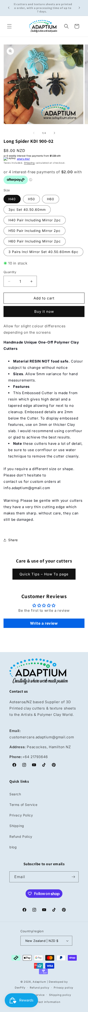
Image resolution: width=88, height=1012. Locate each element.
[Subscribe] (73, 876)
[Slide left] (34, 133)
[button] (9, 26)
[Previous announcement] (9, 8)
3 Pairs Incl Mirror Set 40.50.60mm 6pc (43, 252)
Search (15, 794)
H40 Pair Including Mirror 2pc (34, 220)
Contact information (46, 1002)
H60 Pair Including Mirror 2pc (34, 241)
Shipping (29, 162)
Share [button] (13, 540)
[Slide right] (54, 133)
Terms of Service (23, 805)
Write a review (44, 623)
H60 (50, 199)
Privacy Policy (21, 815)
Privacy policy (63, 987)
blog (13, 847)
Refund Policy (20, 836)
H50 (31, 199)
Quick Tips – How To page (44, 574)
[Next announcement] (79, 8)
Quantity (10, 272)
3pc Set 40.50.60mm (27, 209)
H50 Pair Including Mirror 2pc (34, 231)
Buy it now (44, 311)
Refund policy (39, 987)
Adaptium (39, 981)
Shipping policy (60, 995)
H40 (12, 199)
